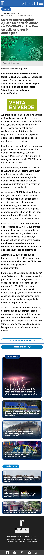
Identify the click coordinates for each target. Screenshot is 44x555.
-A (23, 3)
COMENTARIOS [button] (20, 347)
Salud (6, 9)
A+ (27, 3)
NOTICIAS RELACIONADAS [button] (20, 340)
